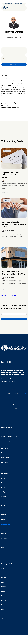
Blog (2, 547)
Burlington (4, 492)
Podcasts (3, 543)
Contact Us (4, 462)
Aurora (3, 478)
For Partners (5, 448)
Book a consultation (13, 393)
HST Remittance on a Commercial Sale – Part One (14, 272)
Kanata (3, 510)
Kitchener (4, 519)
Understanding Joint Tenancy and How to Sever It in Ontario (14, 224)
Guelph (3, 501)
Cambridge (4, 496)
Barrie (3, 483)
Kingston (3, 514)
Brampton (4, 487)
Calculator (4, 538)
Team (3, 453)
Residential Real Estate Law (8, 432)
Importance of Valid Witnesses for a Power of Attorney (12, 175)
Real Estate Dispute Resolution (9, 441)
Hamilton (3, 505)
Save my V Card (14, 64)
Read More (21, 3)
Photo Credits (5, 457)
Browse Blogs (4, 552)
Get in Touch (14, 408)
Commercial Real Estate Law (9, 436)
